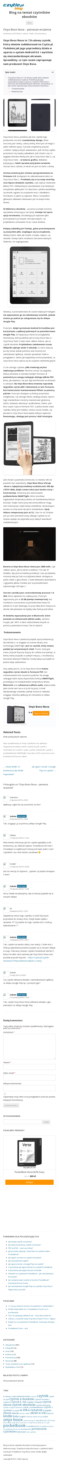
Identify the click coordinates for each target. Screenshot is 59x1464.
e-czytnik (16, 1410)
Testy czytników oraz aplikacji (34, 743)
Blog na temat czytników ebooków (29, 14)
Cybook (34, 1396)
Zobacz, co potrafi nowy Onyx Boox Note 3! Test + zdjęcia (31, 1318)
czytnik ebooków (23, 1405)
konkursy (9, 1354)
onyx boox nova (47, 753)
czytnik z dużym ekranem (12, 1407)
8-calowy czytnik (19, 746)
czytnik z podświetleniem (33, 1407)
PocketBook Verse (47, 1426)
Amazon (21, 1396)
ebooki (15, 1413)
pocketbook (14, 1425)
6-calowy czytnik (10, 1396)
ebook (7, 1413)
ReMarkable (21, 1432)
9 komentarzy (40, 33)
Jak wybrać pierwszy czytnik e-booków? (24, 1245)
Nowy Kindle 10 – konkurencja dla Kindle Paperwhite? (13, 770)
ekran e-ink (38, 1413)
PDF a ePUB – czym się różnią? (20, 1248)
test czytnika (31, 1432)
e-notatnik (35, 1410)
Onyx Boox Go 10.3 (43, 1420)
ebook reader (24, 1413)
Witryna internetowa (12, 1083)
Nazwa (7, 1062)
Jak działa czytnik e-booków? (20, 1241)
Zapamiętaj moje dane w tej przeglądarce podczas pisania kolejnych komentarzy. (29, 1098)
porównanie (26, 1429)
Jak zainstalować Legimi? (18, 1261)
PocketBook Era (32, 1426)
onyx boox (13, 1419)
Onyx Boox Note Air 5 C (37, 1423)
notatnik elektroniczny (34, 1417)
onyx (45, 1416)
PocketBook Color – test (18, 1328)
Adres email (9, 1073)
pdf (48, 1423)
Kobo (16, 1416)
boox (28, 1396)
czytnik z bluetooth (37, 750)
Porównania (10, 1357)
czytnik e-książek (34, 1402)
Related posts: (17, 92)
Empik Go (50, 1413)
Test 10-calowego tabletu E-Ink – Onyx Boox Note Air (29, 1315)
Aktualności (10, 1345)
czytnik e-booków (21, 1399)
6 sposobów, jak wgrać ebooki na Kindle (24, 1270)
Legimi (22, 1416)
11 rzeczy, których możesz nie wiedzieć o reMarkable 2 (31, 1306)
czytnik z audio (22, 750)
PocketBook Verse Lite (11, 1429)
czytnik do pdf (33, 746)
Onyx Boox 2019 (33, 753)
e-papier (47, 1410)
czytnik (42, 1395)
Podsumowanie (18, 89)
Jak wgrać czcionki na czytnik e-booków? (24, 1257)
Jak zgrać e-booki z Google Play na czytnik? (26, 1264)
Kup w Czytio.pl (41, 713)
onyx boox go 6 (29, 1420)
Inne (7, 1351)
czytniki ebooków (43, 1405)
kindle (7, 1416)
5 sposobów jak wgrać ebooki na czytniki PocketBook (30, 1267)
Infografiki (9, 1348)
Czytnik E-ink (18, 1401)
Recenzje (9, 1361)
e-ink (24, 1410)
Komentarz (9, 1032)
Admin (24, 756)
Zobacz (29, 1182)
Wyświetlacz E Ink (12, 1367)
